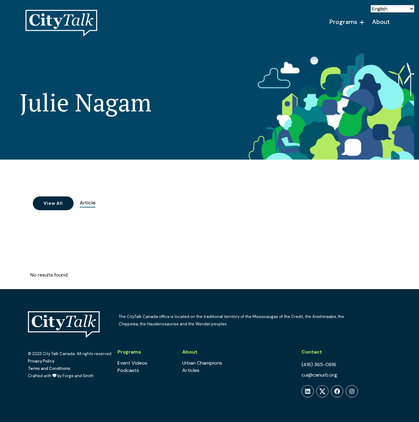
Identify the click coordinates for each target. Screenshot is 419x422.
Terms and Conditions (49, 368)
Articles (190, 370)
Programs (343, 22)
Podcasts (128, 370)
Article (87, 202)
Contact (312, 352)
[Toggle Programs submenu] (362, 22)
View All (53, 203)
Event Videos (132, 363)
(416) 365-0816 (319, 364)
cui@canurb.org (319, 375)
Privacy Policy (41, 361)
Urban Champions (202, 363)
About (381, 22)
